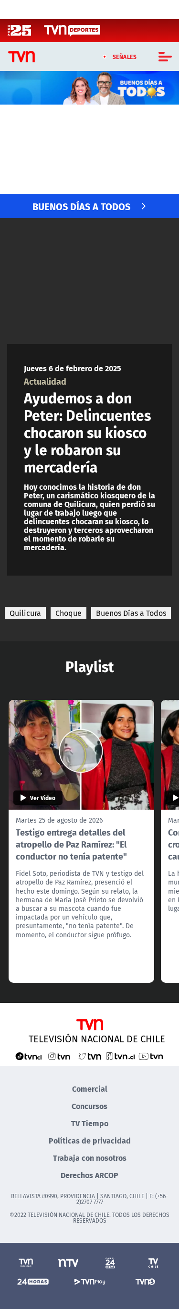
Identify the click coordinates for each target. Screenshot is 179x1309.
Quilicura (25, 613)
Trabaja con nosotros (89, 1158)
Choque (68, 613)
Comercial (89, 1089)
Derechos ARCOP (89, 1175)
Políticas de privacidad (90, 1140)
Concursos (89, 1106)
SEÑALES (125, 56)
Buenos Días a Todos (131, 613)
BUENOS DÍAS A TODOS (81, 206)
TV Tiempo (89, 1123)
